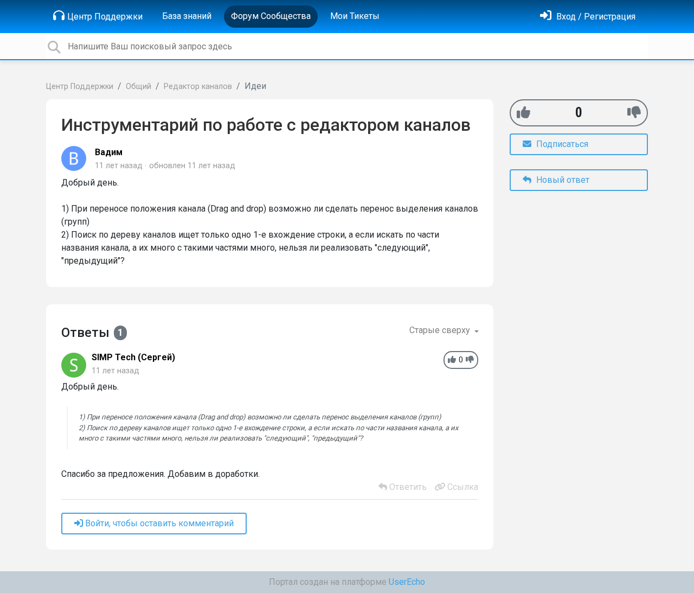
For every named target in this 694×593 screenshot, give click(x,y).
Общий (138, 86)
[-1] (634, 112)
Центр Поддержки (105, 16)
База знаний (186, 16)
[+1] (523, 112)
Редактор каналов (198, 86)
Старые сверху (440, 330)
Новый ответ (561, 180)
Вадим (109, 152)
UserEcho (407, 582)
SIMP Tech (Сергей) (133, 357)
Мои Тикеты (355, 16)
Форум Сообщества (271, 16)
